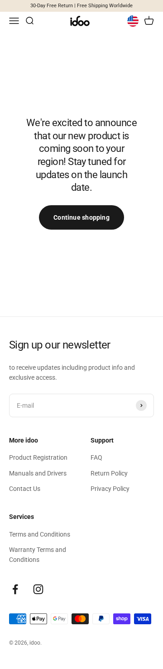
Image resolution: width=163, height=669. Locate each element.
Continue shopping (81, 217)
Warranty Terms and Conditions (37, 554)
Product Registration (38, 457)
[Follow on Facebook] (15, 589)
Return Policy (109, 473)
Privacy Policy (110, 488)
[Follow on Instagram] (38, 589)
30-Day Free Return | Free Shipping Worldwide (81, 6)
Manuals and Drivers (38, 473)
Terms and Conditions (39, 534)
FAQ (96, 457)
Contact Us (24, 488)
